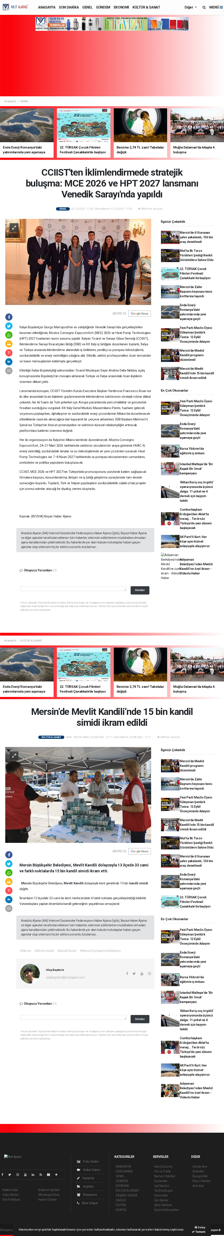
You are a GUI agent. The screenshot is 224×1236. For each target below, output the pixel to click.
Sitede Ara (199, 1166)
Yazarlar (88, 1178)
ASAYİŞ (121, 1210)
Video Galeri (91, 1170)
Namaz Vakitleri (164, 1176)
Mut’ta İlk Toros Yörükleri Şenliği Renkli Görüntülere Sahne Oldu (197, 255)
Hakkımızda (10, 1190)
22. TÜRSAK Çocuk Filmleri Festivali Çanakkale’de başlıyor (195, 273)
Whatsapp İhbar (49, 1194)
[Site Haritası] (50, 1174)
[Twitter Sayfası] (11, 1174)
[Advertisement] (112, 63)
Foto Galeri (90, 1161)
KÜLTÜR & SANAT (146, 7)
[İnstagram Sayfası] (19, 1174)
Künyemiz (89, 1194)
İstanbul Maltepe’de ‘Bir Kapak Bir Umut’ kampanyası (196, 468)
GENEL (87, 7)
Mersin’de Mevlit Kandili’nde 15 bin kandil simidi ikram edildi (197, 373)
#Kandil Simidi (66, 950)
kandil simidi (138, 883)
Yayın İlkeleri (10, 1194)
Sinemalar (161, 1195)
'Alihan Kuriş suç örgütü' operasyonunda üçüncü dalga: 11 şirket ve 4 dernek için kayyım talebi (196, 491)
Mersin (27, 883)
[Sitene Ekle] (58, 1174)
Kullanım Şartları (49, 1190)
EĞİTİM (121, 1205)
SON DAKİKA (69, 7)
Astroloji (197, 1186)
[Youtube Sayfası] (27, 1174)
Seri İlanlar (161, 1200)
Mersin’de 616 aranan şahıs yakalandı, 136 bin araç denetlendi (196, 237)
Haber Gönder (47, 1199)
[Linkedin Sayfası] (35, 1174)
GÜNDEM (103, 7)
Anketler (198, 1171)
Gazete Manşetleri (166, 1210)
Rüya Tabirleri (201, 1181)
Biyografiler (200, 1176)
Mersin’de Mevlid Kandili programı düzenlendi (192, 355)
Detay (201, 1227)
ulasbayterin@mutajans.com (65, 977)
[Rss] (43, 1174)
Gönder (140, 590)
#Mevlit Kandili (44, 950)
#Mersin (25, 950)
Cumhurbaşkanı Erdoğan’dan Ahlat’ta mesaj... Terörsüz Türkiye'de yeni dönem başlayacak (196, 519)
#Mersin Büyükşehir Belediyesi (100, 950)
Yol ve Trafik (162, 1171)
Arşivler (88, 1186)
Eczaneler (161, 1181)
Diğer (189, 7)
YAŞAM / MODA (126, 1195)
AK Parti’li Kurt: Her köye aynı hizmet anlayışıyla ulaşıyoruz (195, 541)
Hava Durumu (163, 1166)
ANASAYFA (46, 7)
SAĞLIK (121, 1200)
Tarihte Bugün (163, 1190)
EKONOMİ (121, 7)
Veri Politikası (11, 1199)
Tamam (200, 1231)
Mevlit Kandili (74, 883)
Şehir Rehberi (163, 1205)
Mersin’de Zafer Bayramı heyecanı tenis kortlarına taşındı (196, 291)
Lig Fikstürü (161, 1186)
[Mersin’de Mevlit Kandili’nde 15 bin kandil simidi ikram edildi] (78, 795)
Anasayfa (10, 101)
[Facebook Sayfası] (4, 1174)
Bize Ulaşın (90, 1203)
